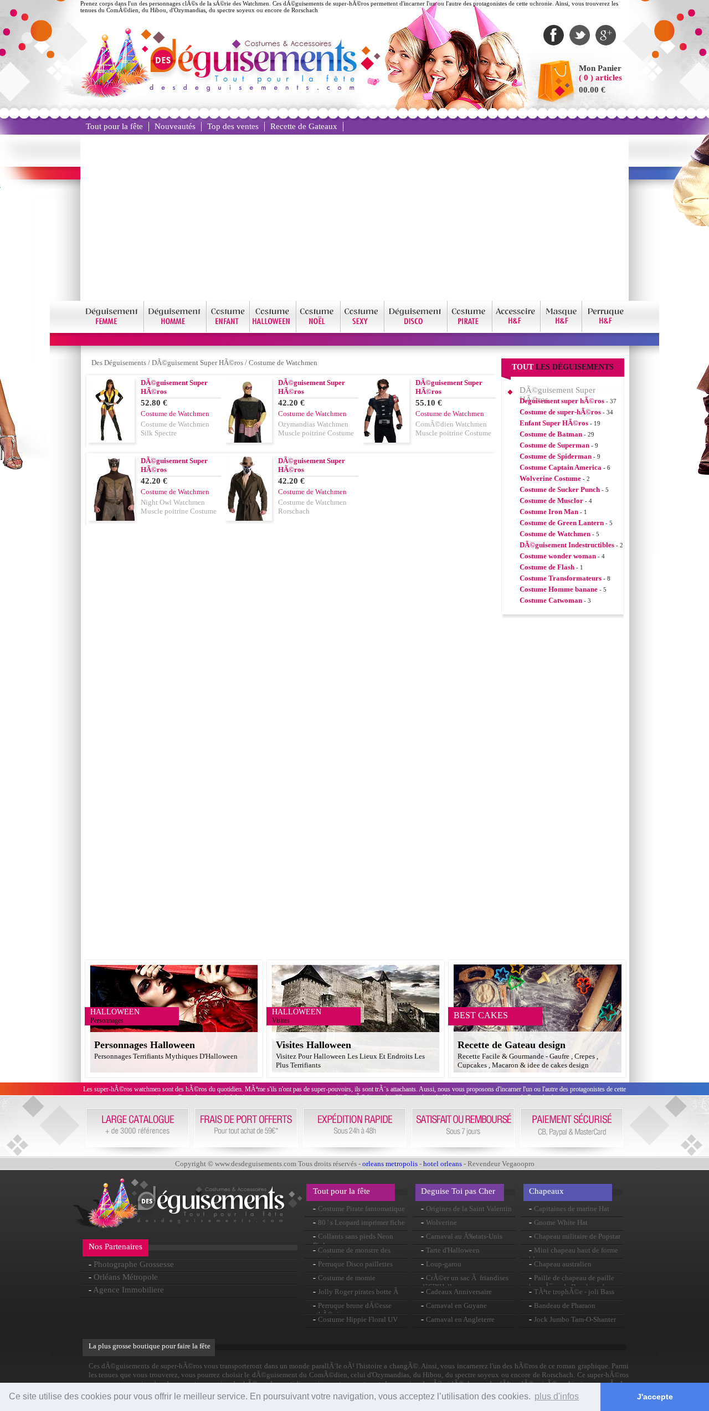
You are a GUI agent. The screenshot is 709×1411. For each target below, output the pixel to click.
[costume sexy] (362, 330)
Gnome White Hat (561, 1222)
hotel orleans (442, 1163)
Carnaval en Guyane (456, 1305)
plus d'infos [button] (557, 1396)
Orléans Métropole (126, 1277)
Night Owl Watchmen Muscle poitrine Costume (179, 506)
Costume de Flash (547, 567)
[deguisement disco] (416, 330)
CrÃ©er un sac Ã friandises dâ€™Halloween (464, 1282)
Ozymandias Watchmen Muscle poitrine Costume (316, 428)
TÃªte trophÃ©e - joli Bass (574, 1291)
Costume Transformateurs (561, 578)
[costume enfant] (228, 330)
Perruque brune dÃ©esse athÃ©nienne (352, 1309)
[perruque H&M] (605, 330)
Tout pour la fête (114, 126)
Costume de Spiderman (556, 456)
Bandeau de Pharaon (564, 1305)
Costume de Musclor (551, 500)
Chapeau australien (563, 1264)
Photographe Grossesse (134, 1264)
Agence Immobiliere (128, 1289)
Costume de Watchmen (283, 362)
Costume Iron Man (549, 511)
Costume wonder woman (558, 556)
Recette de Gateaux (303, 126)
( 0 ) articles (600, 77)
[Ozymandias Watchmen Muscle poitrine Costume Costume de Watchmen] (248, 439)
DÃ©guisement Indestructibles (567, 545)
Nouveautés (175, 126)
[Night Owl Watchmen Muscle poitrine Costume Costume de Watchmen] (111, 517)
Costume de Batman (551, 434)
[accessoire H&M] (516, 330)
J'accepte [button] (655, 1396)
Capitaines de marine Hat (571, 1208)
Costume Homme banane (559, 589)
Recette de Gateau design (512, 1044)
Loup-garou (443, 1264)
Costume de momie (347, 1278)
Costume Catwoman (551, 600)
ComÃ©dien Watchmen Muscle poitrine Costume (453, 428)
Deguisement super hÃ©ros (562, 401)
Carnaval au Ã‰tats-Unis (464, 1236)
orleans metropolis (390, 1163)
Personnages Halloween (144, 1044)
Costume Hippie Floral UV (358, 1319)
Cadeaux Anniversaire (459, 1291)
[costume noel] (318, 330)
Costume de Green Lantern (562, 523)
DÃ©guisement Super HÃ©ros (197, 362)
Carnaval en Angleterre (460, 1319)
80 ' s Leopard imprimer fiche (361, 1222)
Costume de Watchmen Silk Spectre (175, 428)
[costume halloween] (273, 330)
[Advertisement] (354, 217)
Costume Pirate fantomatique (361, 1208)
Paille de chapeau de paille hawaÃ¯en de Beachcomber (571, 1282)
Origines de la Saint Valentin (469, 1208)
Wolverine (441, 1222)
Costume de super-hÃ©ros (560, 412)
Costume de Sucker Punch (560, 489)
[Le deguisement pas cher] (252, 88)
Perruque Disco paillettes (355, 1264)
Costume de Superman (554, 445)
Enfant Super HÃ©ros (554, 423)
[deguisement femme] (112, 330)
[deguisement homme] (175, 330)
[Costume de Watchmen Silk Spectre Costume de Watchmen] (111, 437)
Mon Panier (600, 68)
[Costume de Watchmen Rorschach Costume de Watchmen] (248, 517)
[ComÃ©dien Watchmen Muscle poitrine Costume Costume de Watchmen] (386, 439)
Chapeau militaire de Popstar (577, 1236)
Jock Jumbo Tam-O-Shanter (575, 1319)
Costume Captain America (561, 467)
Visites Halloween (313, 1044)
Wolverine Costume (550, 478)
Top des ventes (233, 126)
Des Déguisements (118, 362)
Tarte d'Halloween (453, 1250)
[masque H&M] (561, 330)
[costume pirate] (470, 330)
